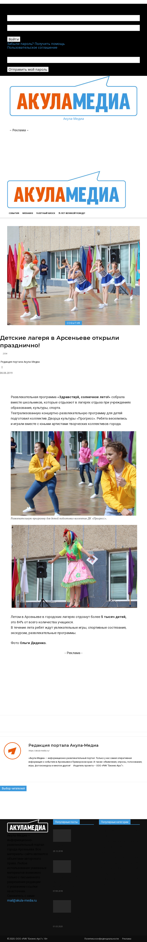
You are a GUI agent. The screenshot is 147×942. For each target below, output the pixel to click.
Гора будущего (66, 846)
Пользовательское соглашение (32, 47)
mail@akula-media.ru (22, 900)
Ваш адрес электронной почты (32, 65)
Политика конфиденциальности (101, 938)
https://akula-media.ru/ (39, 751)
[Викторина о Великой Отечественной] (73, 906)
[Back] (28, 5)
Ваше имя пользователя (26, 23)
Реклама (126, 938)
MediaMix (27, 213)
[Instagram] (36, 773)
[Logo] (66, 169)
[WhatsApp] (66, 385)
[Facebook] (41, 385)
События (14, 213)
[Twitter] (74, 385)
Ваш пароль (17, 34)
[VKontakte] (20, 5)
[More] (91, 385)
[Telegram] (16, 5)
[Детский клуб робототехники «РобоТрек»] (73, 866)
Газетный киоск (45, 213)
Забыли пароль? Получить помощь (36, 43)
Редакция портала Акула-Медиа (20, 361)
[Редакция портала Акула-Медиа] (14, 759)
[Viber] (82, 385)
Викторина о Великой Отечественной (72, 919)
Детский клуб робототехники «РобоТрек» (66, 881)
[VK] (33, 385)
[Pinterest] (49, 385)
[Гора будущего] (73, 835)
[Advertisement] (70, 126)
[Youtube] (23, 5)
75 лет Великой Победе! (71, 213)
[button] (135, 136)
